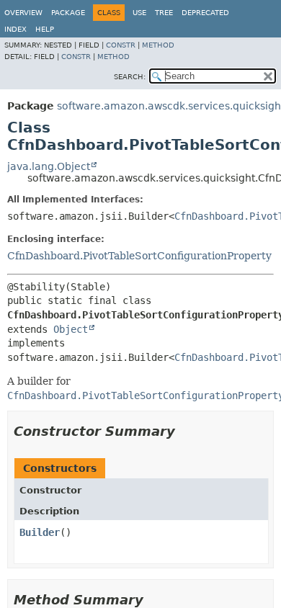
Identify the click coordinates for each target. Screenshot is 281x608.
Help (44, 29)
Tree (164, 13)
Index (15, 29)
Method (158, 45)
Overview (23, 13)
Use (139, 13)
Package (68, 13)
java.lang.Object (48, 166)
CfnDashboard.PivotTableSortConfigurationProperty (139, 255)
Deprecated (205, 13)
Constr (120, 45)
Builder (39, 532)
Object (70, 329)
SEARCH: (130, 77)
